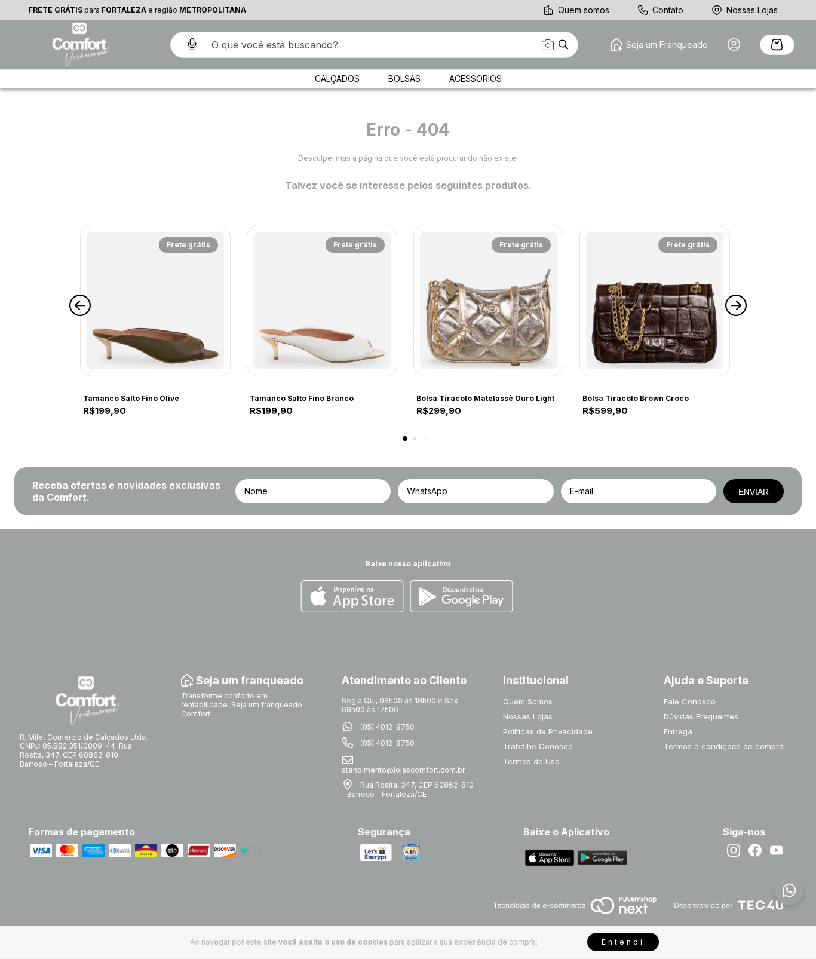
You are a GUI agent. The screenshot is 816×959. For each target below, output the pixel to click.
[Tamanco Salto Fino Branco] (322, 300)
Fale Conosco (690, 701)
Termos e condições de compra (724, 746)
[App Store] (352, 597)
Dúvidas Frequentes (701, 716)
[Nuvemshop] (575, 915)
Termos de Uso (531, 761)
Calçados (337, 78)
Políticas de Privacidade (548, 731)
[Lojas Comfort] (79, 45)
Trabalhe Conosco (538, 746)
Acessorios (475, 78)
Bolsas (404, 78)
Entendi (623, 941)
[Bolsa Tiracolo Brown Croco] (654, 300)
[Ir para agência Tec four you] (728, 906)
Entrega (678, 731)
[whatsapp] (789, 890)
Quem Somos (528, 701)
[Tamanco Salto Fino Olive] (155, 300)
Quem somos (583, 10)
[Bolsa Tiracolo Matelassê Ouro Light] (488, 300)
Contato (667, 10)
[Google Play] (461, 597)
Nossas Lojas (752, 10)
